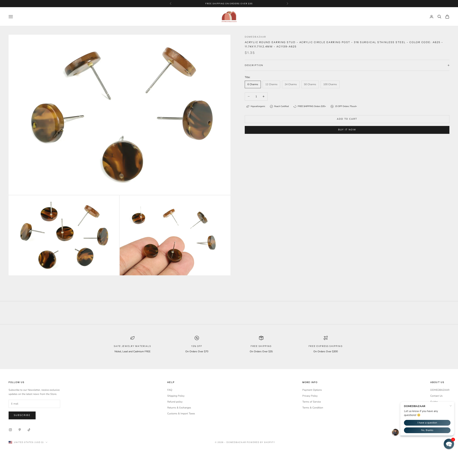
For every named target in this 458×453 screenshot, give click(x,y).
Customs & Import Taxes (181, 413)
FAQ (169, 390)
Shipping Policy (175, 396)
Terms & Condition (312, 407)
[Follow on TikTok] (29, 430)
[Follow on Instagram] (10, 430)
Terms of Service (311, 401)
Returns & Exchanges (179, 407)
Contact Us (436, 396)
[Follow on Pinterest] (19, 430)
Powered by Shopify (261, 442)
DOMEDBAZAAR (439, 390)
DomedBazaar (255, 36)
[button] (449, 444)
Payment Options (312, 390)
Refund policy (174, 401)
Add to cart (347, 119)
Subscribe (22, 415)
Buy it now (347, 129)
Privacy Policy (310, 396)
